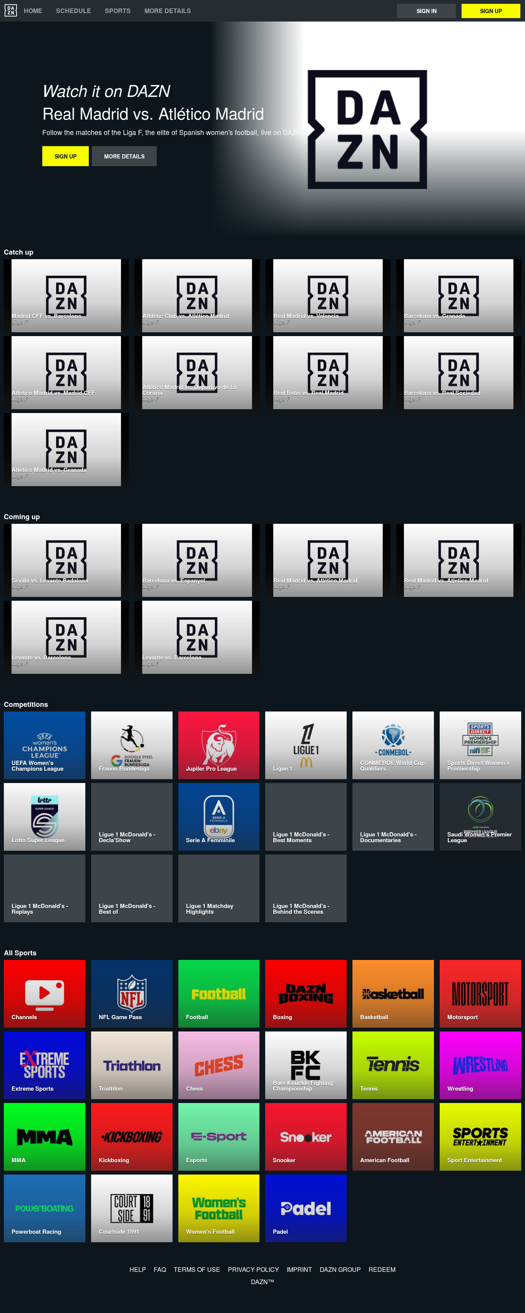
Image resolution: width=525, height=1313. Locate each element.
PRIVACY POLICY (253, 1269)
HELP (138, 1269)
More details (168, 11)
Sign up (491, 11)
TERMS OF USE (197, 1269)
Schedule (73, 11)
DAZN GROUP (340, 1269)
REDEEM (382, 1269)
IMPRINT (299, 1269)
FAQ (160, 1269)
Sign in (427, 11)
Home (33, 11)
